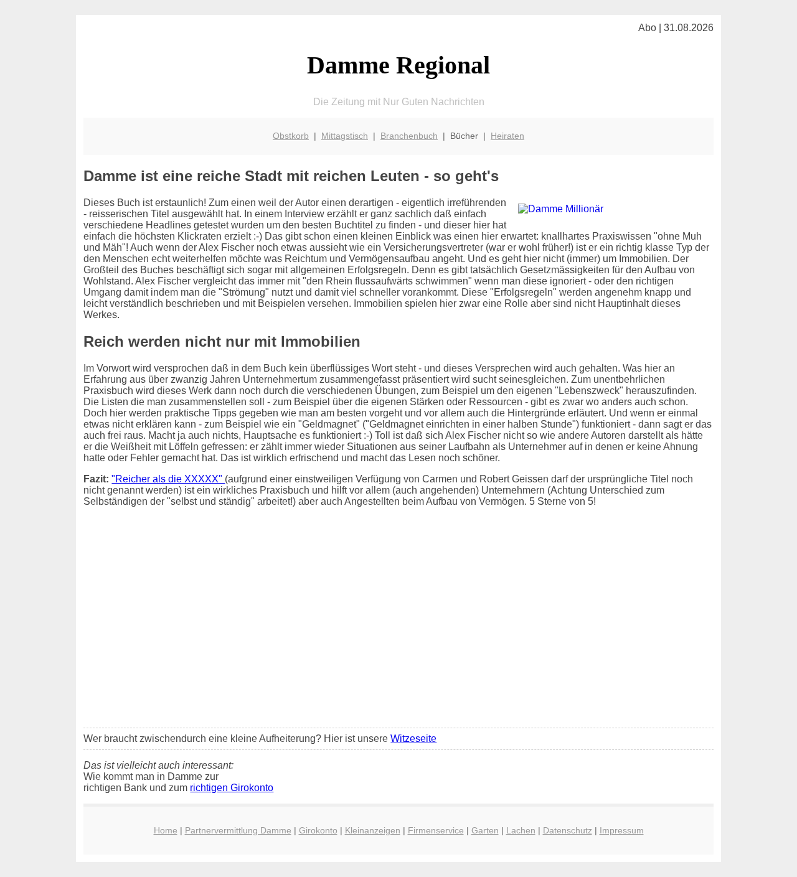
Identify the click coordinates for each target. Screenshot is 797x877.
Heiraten (507, 136)
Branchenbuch (409, 136)
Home (165, 830)
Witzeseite (413, 738)
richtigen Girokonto (231, 787)
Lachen (520, 830)
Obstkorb (291, 136)
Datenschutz (567, 830)
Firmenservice (436, 830)
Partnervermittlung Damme (238, 830)
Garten (485, 830)
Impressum (622, 830)
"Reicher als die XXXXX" (168, 479)
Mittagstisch (344, 136)
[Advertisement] (399, 625)
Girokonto (318, 830)
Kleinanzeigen (372, 830)
